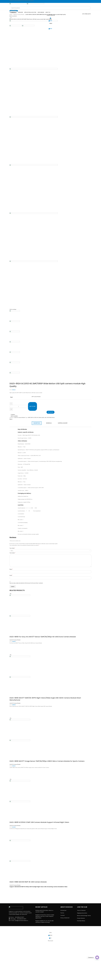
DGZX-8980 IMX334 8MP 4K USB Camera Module (28, 882)
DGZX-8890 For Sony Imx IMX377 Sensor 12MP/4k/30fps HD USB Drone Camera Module (43, 637)
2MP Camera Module (36, 396)
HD (37, 417)
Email (11, 575)
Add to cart (32, 406)
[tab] (37, 423)
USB (48, 417)
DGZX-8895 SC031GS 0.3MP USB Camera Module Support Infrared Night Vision (39, 822)
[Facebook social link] (49, 3)
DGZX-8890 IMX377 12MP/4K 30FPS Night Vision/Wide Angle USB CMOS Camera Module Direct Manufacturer (45, 699)
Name (11, 569)
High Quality (41, 417)
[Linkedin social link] (50, 3)
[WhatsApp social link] (52, 3)
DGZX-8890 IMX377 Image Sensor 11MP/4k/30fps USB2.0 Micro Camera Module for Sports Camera (47, 761)
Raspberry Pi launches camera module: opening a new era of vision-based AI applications (44, 916)
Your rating (12, 548)
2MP (32, 417)
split (45, 417)
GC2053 (35, 417)
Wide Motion (52, 417)
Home (11, 14)
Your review (12, 552)
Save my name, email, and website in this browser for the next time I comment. (26, 583)
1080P (29, 417)
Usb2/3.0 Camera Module (18, 14)
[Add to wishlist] (11, 645)
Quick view (11, 652)
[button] (11, 649)
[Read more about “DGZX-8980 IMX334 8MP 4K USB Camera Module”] (11, 894)
